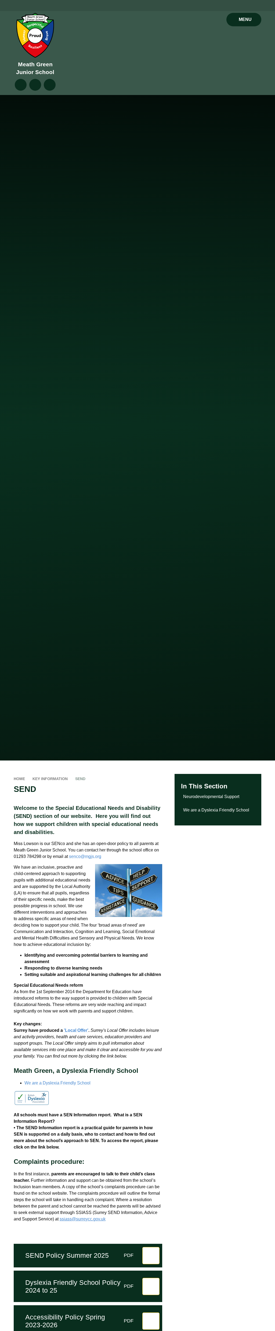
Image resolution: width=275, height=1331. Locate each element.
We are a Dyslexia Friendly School (57, 1083)
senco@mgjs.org (85, 856)
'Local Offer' (76, 1030)
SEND (80, 779)
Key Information (50, 779)
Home (19, 779)
